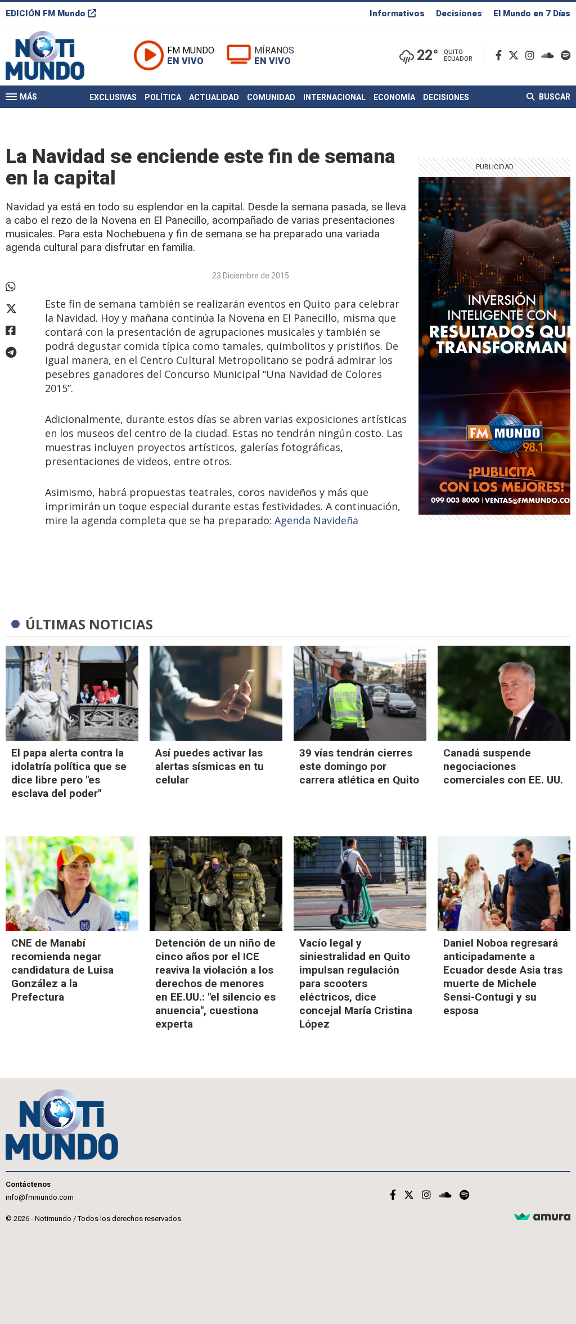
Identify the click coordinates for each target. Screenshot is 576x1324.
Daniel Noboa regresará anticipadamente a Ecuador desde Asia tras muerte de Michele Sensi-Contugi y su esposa (502, 976)
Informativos (397, 13)
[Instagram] (532, 55)
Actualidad (214, 97)
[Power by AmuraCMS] (542, 1217)
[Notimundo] (57, 55)
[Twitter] (515, 55)
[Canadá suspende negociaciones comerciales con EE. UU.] (504, 693)
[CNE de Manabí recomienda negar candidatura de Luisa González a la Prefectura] (72, 883)
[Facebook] (501, 55)
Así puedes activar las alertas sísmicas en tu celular (209, 766)
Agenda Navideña (316, 520)
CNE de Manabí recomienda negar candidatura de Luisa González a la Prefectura (62, 969)
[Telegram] (20, 352)
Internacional (334, 97)
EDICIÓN (46, 13)
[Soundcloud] (550, 55)
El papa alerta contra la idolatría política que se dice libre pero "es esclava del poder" (69, 773)
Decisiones (459, 13)
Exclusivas (113, 97)
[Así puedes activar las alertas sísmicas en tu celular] (216, 693)
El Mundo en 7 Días (531, 13)
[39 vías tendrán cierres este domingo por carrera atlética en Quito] (360, 693)
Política (163, 97)
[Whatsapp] (20, 287)
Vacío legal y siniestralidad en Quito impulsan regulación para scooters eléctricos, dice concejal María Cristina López (355, 983)
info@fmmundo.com (40, 1197)
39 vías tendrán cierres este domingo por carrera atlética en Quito (359, 766)
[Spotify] (565, 55)
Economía (394, 97)
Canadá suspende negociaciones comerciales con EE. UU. (503, 766)
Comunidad (271, 97)
